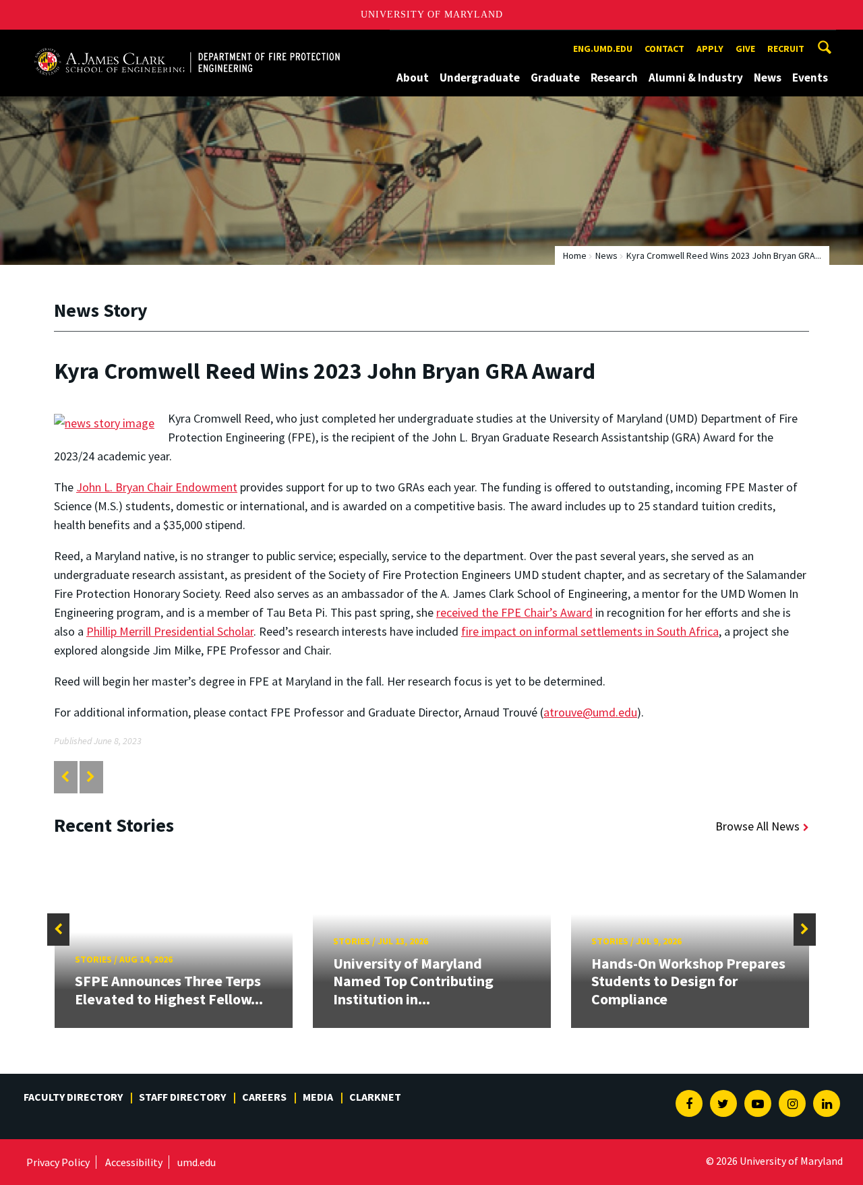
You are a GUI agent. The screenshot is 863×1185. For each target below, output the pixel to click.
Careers (264, 1096)
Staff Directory (182, 1096)
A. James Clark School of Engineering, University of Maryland (187, 42)
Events (810, 77)
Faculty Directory (73, 1096)
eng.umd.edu (602, 48)
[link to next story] (90, 777)
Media (318, 1096)
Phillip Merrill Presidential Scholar (170, 631)
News (767, 77)
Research (614, 77)
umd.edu (196, 1162)
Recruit (785, 48)
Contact (664, 48)
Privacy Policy (58, 1162)
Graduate (555, 77)
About (412, 77)
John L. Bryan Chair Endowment (156, 487)
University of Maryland (432, 14)
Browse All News (757, 826)
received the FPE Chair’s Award (514, 612)
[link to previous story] (65, 777)
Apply (709, 48)
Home (575, 255)
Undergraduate (480, 77)
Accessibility (133, 1162)
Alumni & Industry (696, 77)
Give (745, 48)
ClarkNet (375, 1096)
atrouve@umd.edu (590, 712)
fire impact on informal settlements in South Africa (590, 631)
